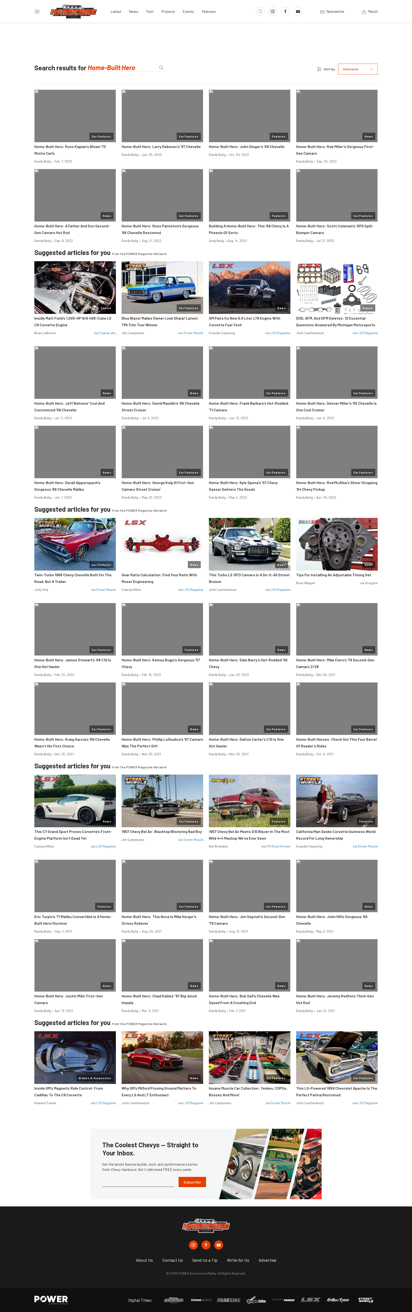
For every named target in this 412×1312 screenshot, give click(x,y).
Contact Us (172, 1260)
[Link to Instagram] (272, 11)
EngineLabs (107, 333)
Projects (168, 11)
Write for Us (238, 1260)
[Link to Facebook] (285, 11)
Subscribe (192, 1182)
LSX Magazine (280, 333)
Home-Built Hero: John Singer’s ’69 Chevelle (246, 146)
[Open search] (260, 11)
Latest (116, 11)
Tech (150, 11)
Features (209, 11)
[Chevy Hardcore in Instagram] (193, 1245)
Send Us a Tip (204, 1260)
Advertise (267, 1260)
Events (188, 11)
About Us (144, 1260)
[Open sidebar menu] (37, 11)
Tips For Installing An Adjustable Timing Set (333, 574)
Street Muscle (193, 333)
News (133, 11)
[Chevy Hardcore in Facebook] (206, 1245)
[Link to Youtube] (298, 11)
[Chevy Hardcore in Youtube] (218, 1245)
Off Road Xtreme (278, 846)
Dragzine (371, 583)
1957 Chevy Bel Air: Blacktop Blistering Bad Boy (162, 831)
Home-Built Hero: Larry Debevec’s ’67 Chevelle (161, 146)
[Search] (161, 68)
